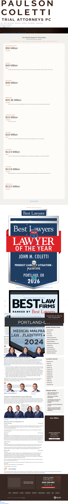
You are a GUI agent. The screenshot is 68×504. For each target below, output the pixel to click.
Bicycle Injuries (50, 329)
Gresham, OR (49, 369)
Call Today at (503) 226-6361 (21, 32)
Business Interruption (51, 352)
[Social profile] (45, 485)
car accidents (33, 333)
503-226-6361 (33, 393)
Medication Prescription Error (53, 343)
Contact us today (19, 324)
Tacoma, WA (49, 382)
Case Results (24, 23)
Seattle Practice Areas (53, 327)
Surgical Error (50, 345)
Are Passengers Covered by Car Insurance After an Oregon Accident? (54, 401)
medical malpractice (9, 334)
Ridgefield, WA (50, 376)
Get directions (54, 438)
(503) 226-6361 (7, 26)
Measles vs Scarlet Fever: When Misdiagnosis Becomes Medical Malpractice (54, 409)
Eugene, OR (49, 367)
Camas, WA (49, 365)
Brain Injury (49, 333)
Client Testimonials (31, 23)
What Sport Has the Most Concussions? (53, 397)
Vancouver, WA (50, 384)
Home (2, 23)
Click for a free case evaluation (9, 32)
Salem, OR (49, 378)
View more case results (34, 201)
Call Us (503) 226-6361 (28, 324)
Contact (1, 26)
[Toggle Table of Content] (13, 314)
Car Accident (49, 335)
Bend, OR (49, 363)
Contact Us (57, 492)
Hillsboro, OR (49, 371)
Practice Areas (17, 23)
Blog (52, 492)
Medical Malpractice (51, 341)
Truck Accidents (50, 347)
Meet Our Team (10, 23)
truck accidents (39, 333)
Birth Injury (49, 331)
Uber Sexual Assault (51, 349)
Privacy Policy (23, 497)
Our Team (21, 492)
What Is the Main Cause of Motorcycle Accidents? (53, 393)
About (5, 23)
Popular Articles (51, 390)
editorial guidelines (44, 471)
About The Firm (15, 492)
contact (35, 398)
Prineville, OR (49, 374)
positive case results (16, 330)
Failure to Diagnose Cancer (52, 339)
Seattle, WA (49, 380)
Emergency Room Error (51, 337)
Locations (48, 492)
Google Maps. (14, 466)
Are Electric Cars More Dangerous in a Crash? (55, 405)
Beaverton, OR (50, 361)
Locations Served (39, 23)
